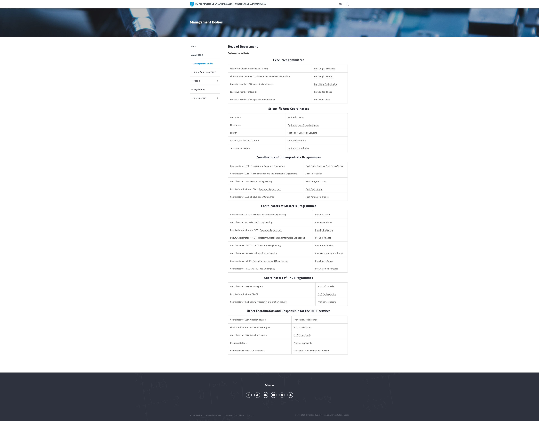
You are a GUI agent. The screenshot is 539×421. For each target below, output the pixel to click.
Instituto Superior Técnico (318, 415)
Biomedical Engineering (266, 253)
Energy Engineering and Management (270, 260)
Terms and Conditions (234, 415)
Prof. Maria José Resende (305, 319)
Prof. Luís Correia (326, 286)
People (197, 80)
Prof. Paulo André (314, 189)
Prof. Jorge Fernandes (324, 68)
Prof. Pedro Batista (324, 230)
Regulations (199, 89)
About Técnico (196, 415)
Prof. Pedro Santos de (298, 132)
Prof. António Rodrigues (317, 196)
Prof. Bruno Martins (324, 245)
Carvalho (313, 132)
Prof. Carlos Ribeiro (323, 91)
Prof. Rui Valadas (296, 117)
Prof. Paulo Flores (323, 222)
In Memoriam (200, 97)
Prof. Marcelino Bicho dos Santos (303, 125)
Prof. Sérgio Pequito (323, 76)
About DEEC (197, 55)
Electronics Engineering (261, 181)
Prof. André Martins (297, 140)
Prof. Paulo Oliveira (327, 294)
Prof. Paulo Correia (315, 165)
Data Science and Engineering (267, 245)
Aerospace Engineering (270, 189)
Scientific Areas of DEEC (205, 72)
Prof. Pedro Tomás (302, 335)
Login (250, 415)
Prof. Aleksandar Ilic (303, 342)
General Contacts (213, 415)
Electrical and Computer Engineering (268, 165)
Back (193, 46)
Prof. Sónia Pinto (322, 99)
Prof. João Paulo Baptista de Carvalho (311, 350)
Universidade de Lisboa (339, 415)
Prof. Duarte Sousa (324, 260)
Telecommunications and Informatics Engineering (273, 173)
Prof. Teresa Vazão (334, 165)
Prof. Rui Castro (322, 214)
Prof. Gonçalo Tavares (316, 181)
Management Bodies (203, 63)
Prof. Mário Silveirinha (298, 148)
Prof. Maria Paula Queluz (325, 84)
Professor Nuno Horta (238, 52)
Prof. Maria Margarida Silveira (329, 253)
